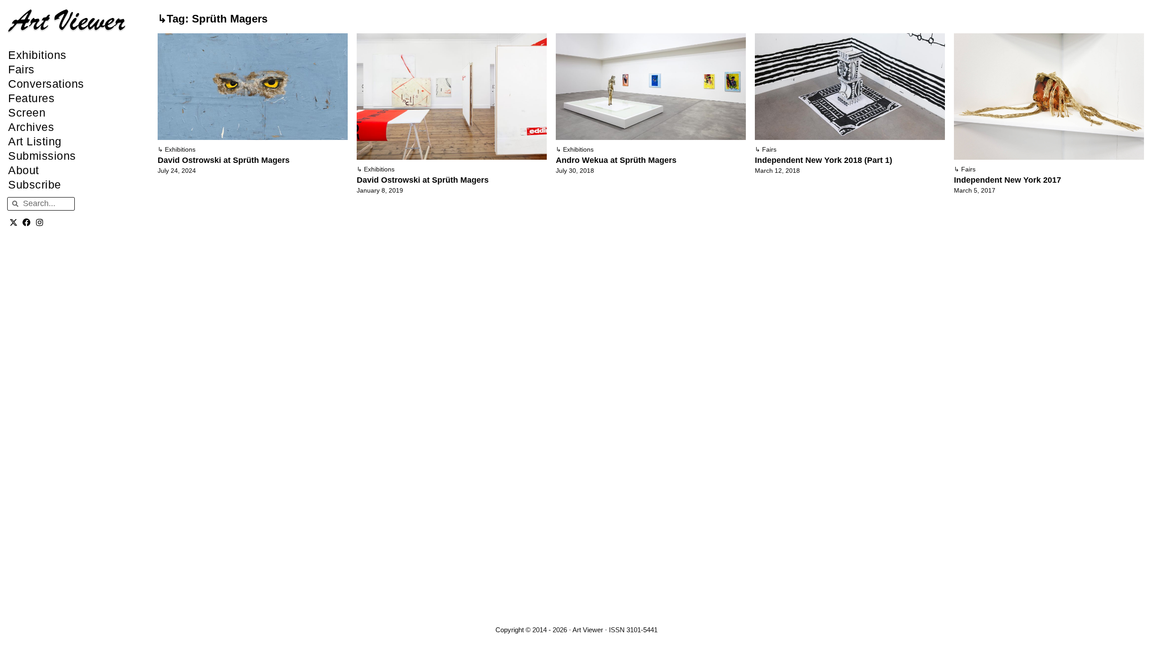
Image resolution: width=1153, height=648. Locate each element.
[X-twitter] (13, 222)
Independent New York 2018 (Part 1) (823, 160)
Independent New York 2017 (1007, 180)
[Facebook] (26, 222)
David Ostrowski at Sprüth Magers (224, 160)
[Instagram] (39, 222)
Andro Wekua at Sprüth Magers (616, 160)
